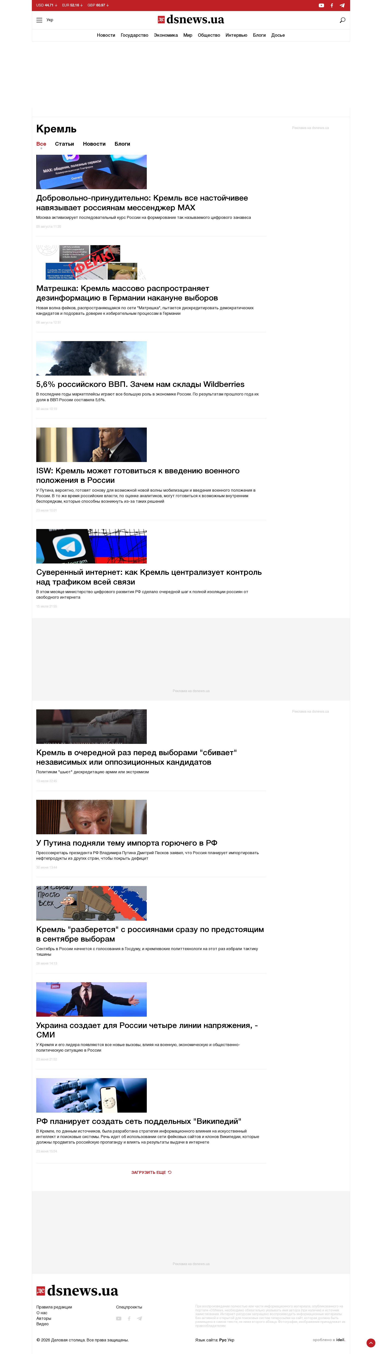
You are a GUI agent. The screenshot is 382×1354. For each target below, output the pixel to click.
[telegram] (342, 5)
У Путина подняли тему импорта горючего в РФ (126, 843)
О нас (41, 1313)
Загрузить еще (148, 1173)
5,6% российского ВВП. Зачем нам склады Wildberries (140, 384)
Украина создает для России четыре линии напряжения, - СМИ (147, 1030)
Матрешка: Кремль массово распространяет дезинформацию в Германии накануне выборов (127, 293)
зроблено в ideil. (329, 1340)
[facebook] (332, 5)
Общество (209, 36)
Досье (278, 36)
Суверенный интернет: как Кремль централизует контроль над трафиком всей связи (149, 577)
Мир (187, 36)
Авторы (43, 1319)
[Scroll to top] (371, 1343)
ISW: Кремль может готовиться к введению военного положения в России (138, 476)
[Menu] (39, 20)
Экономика (166, 36)
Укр (50, 20)
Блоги (259, 36)
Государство (134, 36)
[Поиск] (343, 20)
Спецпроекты (129, 1307)
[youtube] (321, 5)
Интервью (236, 36)
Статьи (64, 144)
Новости (106, 36)
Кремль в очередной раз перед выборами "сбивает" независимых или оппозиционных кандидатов (136, 757)
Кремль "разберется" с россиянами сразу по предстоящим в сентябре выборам (150, 934)
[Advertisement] (191, 75)
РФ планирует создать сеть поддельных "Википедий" (138, 1121)
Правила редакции (54, 1307)
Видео (42, 1324)
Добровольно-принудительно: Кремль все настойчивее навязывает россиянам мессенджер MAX (142, 203)
